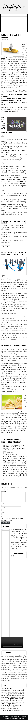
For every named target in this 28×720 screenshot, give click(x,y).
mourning (11, 702)
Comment (3, 491)
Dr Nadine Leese (14, 7)
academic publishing (18, 689)
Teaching (5, 26)
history (3, 700)
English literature (9, 697)
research (11, 707)
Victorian (15, 708)
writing (21, 710)
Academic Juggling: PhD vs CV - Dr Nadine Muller (14, 449)
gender (4, 699)
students (3, 58)
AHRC (11, 690)
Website (3, 512)
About (4, 15)
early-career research (13, 694)
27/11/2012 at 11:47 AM (10, 455)
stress (25, 707)
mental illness (4, 702)
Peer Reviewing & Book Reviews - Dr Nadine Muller (14, 445)
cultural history (8, 692)
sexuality (18, 707)
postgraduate (11, 704)
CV (3, 18)
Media (4, 22)
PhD (3, 704)
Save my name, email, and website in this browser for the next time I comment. (14, 519)
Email (3, 508)
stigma (22, 707)
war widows (20, 708)
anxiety (14, 690)
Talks (4, 24)
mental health (20, 700)
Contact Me (6, 31)
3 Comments (11, 40)
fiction (23, 697)
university (10, 708)
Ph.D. (22, 702)
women (9, 710)
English (2, 697)
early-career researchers (19, 695)
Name (3, 503)
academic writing (5, 690)
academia (6, 688)
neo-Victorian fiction (17, 702)
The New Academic (8, 29)
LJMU (13, 700)
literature (8, 700)
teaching (3, 708)
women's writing (15, 710)
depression (17, 692)
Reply (5, 480)
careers (18, 690)
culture (12, 692)
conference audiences (18, 56)
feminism (17, 697)
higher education (16, 699)
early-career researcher (12, 694)
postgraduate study (12, 705)
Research (5, 20)
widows (3, 710)
